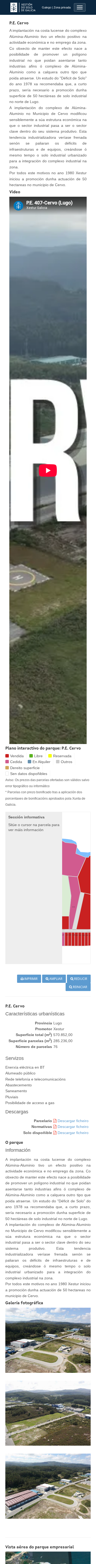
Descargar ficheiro (73, 1121)
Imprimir (30, 978)
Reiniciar (79, 987)
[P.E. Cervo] (48, 1340)
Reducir (80, 978)
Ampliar (55, 978)
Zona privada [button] (62, 7)
